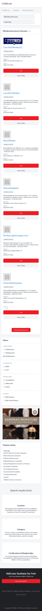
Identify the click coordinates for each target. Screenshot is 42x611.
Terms (18, 594)
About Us (10, 591)
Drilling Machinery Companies (12, 461)
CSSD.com (7, 3)
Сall (21, 71)
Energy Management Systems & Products (16, 464)
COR (7, 370)
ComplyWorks (9, 380)
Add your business (21, 581)
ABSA (7, 366)
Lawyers (6, 477)
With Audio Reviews (11, 400)
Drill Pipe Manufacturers (11, 458)
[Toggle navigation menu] (39, 4)
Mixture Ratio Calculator (22, 591)
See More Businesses (21, 330)
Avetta (7, 387)
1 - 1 (6, 309)
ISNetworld (9, 383)
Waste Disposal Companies (12, 455)
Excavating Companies (10, 466)
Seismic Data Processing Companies (14, 453)
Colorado (16, 10)
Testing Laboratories (10, 474)
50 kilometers (9, 349)
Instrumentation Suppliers (11, 472)
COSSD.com (6, 10)
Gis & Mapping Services (10, 469)
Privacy (23, 594)
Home (4, 591)
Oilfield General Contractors (12, 480)
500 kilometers (10, 356)
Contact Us (36, 591)
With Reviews (9, 397)
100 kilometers (10, 353)
